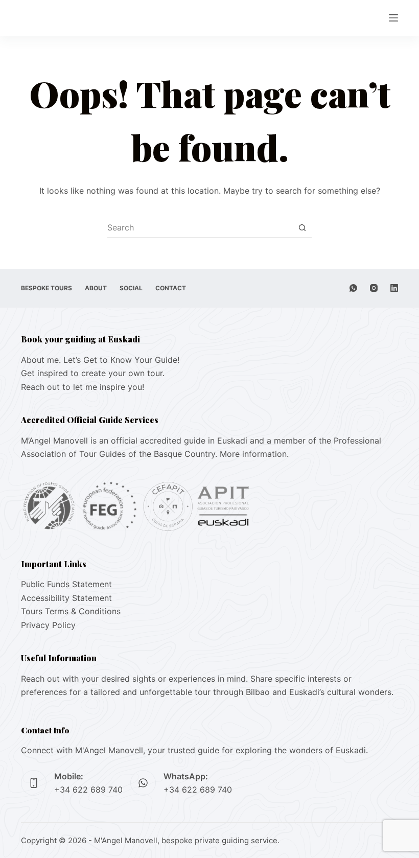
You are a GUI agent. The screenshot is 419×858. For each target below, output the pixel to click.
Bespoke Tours (46, 288)
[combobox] (199, 227)
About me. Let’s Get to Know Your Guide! (100, 360)
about (96, 288)
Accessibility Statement (66, 598)
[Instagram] (374, 288)
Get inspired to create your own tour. (93, 373)
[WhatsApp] (353, 288)
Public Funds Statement (66, 584)
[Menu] (393, 17)
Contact (170, 288)
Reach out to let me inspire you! (82, 387)
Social (131, 288)
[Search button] (302, 227)
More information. (254, 454)
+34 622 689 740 (88, 789)
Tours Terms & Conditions (71, 611)
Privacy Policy (48, 625)
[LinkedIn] (394, 288)
